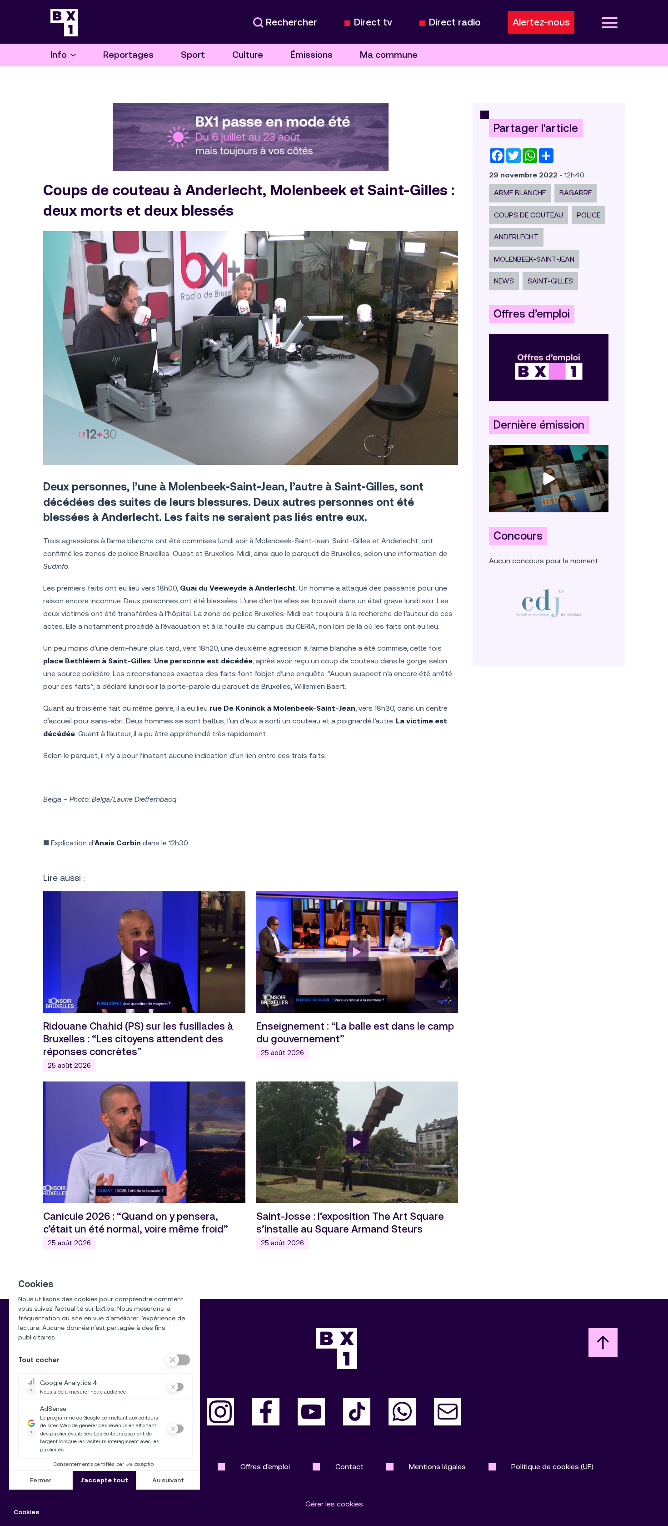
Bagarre (575, 192)
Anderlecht (516, 237)
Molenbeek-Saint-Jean (534, 259)
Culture (247, 54)
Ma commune (389, 54)
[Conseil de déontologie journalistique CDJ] (548, 603)
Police (588, 215)
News (504, 281)
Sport (193, 54)
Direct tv (373, 22)
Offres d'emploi (265, 1466)
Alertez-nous (541, 22)
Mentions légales (437, 1466)
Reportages (128, 54)
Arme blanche (520, 192)
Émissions (311, 54)
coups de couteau (528, 215)
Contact (349, 1466)
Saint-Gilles (550, 281)
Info (58, 54)
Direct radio (455, 22)
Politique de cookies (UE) (552, 1466)
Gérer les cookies (334, 1504)
